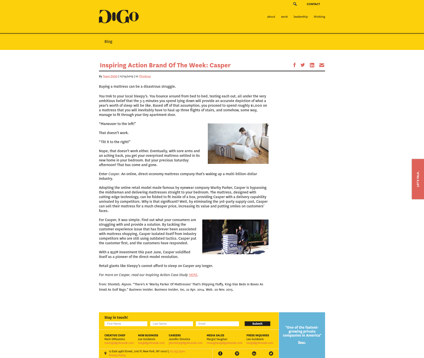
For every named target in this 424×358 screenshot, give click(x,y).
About (271, 17)
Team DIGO (110, 76)
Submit (257, 324)
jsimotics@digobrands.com (186, 343)
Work (284, 17)
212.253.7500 (177, 351)
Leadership (301, 17)
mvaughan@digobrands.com (224, 343)
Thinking (319, 17)
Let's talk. (418, 179)
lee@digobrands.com (151, 343)
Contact (313, 4)
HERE (193, 275)
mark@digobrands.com (119, 343)
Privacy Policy (117, 355)
